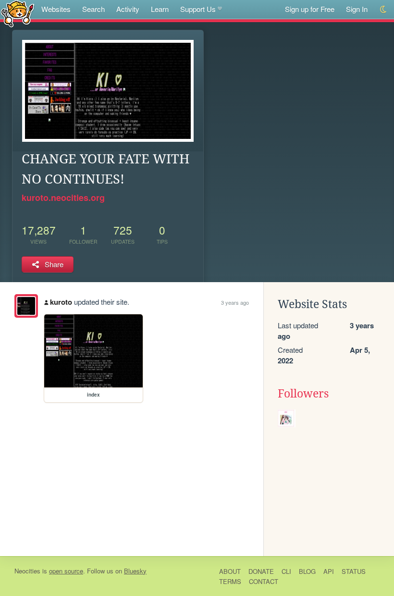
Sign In (357, 9)
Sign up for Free (309, 9)
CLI (286, 571)
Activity (127, 9)
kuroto (61, 302)
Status (354, 571)
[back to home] (17, 13)
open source (66, 570)
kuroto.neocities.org (63, 197)
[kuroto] (26, 306)
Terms (230, 581)
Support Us (198, 9)
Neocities (27, 570)
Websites (56, 9)
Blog (307, 571)
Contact (263, 581)
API (328, 571)
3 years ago (235, 302)
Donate (261, 571)
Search (93, 9)
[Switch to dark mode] (383, 9)
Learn (160, 9)
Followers (303, 393)
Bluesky (135, 570)
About (230, 571)
